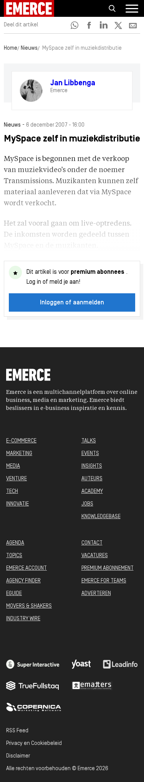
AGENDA (15, 543)
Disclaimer (18, 756)
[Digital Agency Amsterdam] (33, 664)
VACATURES (94, 556)
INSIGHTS (91, 466)
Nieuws (29, 48)
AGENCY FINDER (23, 581)
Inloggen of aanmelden (72, 303)
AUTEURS (92, 479)
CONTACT (92, 543)
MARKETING (19, 454)
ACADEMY (92, 491)
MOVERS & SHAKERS (29, 606)
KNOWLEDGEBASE (101, 517)
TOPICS (14, 556)
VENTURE (16, 479)
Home (10, 48)
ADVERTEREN (96, 594)
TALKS (88, 441)
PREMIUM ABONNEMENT (107, 568)
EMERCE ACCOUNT (26, 568)
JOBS (87, 504)
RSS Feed (17, 731)
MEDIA (13, 466)
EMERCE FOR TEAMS (103, 581)
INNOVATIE (17, 504)
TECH (12, 491)
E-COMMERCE (21, 441)
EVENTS (90, 454)
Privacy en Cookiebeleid (34, 743)
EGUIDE (14, 594)
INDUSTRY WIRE (23, 619)
